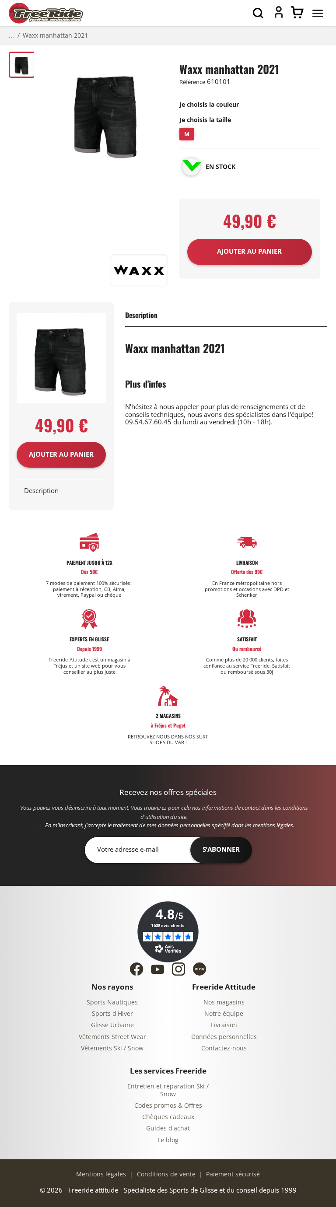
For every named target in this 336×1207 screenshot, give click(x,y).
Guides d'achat (168, 1128)
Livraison (224, 1025)
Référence (192, 82)
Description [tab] (41, 491)
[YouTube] (157, 969)
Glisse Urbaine (112, 1025)
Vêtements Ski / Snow (112, 1048)
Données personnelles (224, 1037)
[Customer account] (279, 16)
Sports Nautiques (112, 1002)
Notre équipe (223, 1014)
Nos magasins (224, 1002)
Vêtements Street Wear (112, 1037)
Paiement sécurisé (232, 1174)
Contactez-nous (224, 1048)
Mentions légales (101, 1174)
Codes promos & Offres (168, 1105)
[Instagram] (178, 969)
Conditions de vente (165, 1174)
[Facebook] (136, 969)
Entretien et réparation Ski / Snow (168, 1090)
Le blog (168, 1140)
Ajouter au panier (61, 454)
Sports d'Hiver (112, 1014)
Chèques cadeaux (168, 1117)
